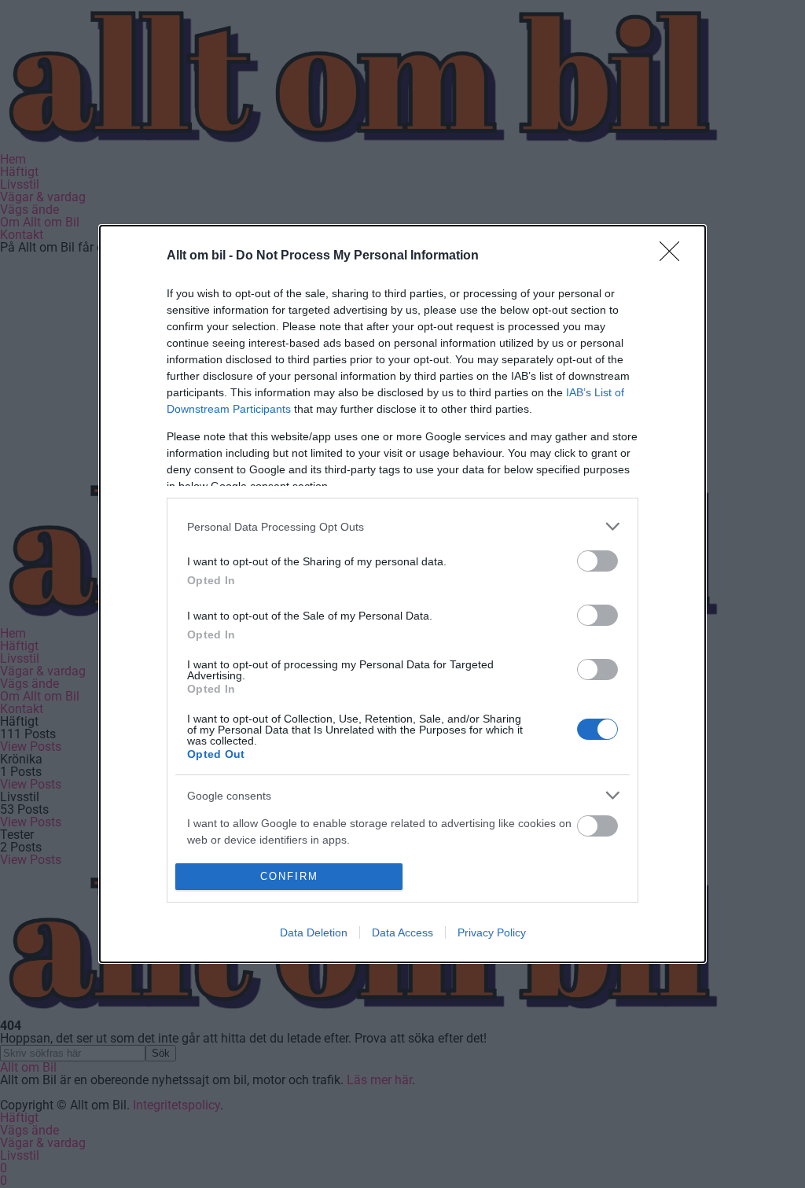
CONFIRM (289, 876)
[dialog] (402, 594)
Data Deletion (313, 932)
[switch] (597, 561)
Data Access (402, 932)
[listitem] (402, 526)
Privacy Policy (492, 932)
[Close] (674, 256)
